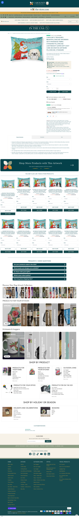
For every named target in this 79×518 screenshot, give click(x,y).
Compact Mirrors (11, 504)
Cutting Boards (41, 374)
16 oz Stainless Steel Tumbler (58, 394)
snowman (63, 131)
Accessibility (42, 17)
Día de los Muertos (17, 414)
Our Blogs (48, 17)
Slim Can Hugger (66, 371)
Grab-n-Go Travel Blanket (57, 388)
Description (42, 137)
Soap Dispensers (41, 378)
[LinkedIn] (49, 454)
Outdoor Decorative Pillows (39, 484)
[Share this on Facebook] (50, 116)
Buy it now (65, 91)
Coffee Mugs (40, 373)
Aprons (39, 371)
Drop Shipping (18, 17)
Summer (53, 411)
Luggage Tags (55, 390)
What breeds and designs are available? (26, 268)
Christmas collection (59, 127)
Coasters (9, 480)
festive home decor (59, 129)
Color (47, 81)
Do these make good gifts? (22, 271)
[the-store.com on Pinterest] (7, 15)
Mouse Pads (16, 390)
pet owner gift (53, 131)
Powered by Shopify (21, 513)
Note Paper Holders (18, 391)
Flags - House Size (37, 477)
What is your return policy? (22, 275)
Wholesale (11, 17)
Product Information (19, 137)
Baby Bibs (23, 489)
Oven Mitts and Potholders (43, 375)
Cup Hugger (65, 372)
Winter (53, 412)
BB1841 (51, 127)
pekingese (59, 130)
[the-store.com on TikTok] (3, 17)
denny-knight (64, 128)
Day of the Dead (17, 412)
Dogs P (54, 122)
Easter (15, 415)
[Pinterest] (45, 454)
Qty (47, 86)
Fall (52, 414)
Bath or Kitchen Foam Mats (13, 497)
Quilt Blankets (54, 391)
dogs (54, 129)
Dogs (70, 121)
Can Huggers (66, 369)
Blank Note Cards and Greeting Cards (21, 388)
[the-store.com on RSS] (1, 17)
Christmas (66, 120)
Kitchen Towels (24, 480)
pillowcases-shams (59, 131)
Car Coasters (54, 387)
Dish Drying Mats (41, 377)
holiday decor (64, 129)
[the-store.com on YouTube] (5, 17)
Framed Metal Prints (17, 377)
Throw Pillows (10, 482)
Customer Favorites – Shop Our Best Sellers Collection (55, 121)
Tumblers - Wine (24, 484)
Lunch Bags (23, 482)
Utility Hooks (10, 477)
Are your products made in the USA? (25, 264)
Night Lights (15, 371)
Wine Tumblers (37, 486)
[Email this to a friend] (56, 116)
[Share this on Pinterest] (53, 116)
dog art (67, 128)
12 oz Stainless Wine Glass (57, 392)
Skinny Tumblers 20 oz (38, 489)
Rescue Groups (26, 17)
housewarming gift (54, 130)
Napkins (14, 374)
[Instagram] (34, 454)
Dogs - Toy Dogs (49, 122)
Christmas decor (66, 127)
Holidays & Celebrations (59, 122)
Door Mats (10, 484)
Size (47, 77)
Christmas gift (48, 128)
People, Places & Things (66, 123)
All (56, 120)
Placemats (15, 375)
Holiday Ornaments (12, 491)
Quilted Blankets (11, 489)
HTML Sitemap (34, 17)
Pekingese (60, 123)
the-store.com (14, 511)
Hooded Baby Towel (12, 500)
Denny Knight (67, 121)
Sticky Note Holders (18, 392)
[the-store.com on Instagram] (5, 15)
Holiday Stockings (11, 493)
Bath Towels (10, 502)
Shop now (7, 295)
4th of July (16, 411)
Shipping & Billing (18, 15)
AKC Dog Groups (53, 120)
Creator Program (55, 15)
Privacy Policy (37, 15)
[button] (22, 20)
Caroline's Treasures (50, 56)
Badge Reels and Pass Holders (20, 387)
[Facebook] (30, 454)
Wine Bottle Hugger (67, 375)
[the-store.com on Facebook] (3, 15)
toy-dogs (67, 131)
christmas (54, 127)
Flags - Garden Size (67, 376)
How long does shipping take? (23, 279)
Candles (14, 373)
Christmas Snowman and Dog (56, 128)
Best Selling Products (61, 120)
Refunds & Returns (28, 15)
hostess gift (48, 130)
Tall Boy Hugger (66, 374)
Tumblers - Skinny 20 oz (26, 486)
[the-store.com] (5, 21)
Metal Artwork (15, 378)
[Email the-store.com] (1, 15)
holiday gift (69, 129)
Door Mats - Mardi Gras (12, 486)
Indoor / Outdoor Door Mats (39, 480)
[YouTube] (41, 454)
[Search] (76, 21)
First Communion (17, 417)
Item (62, 137)
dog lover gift (51, 129)
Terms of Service (46, 15)
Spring (53, 410)
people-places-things (64, 130)
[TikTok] (37, 454)
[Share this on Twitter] (47, 116)
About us (11, 15)
